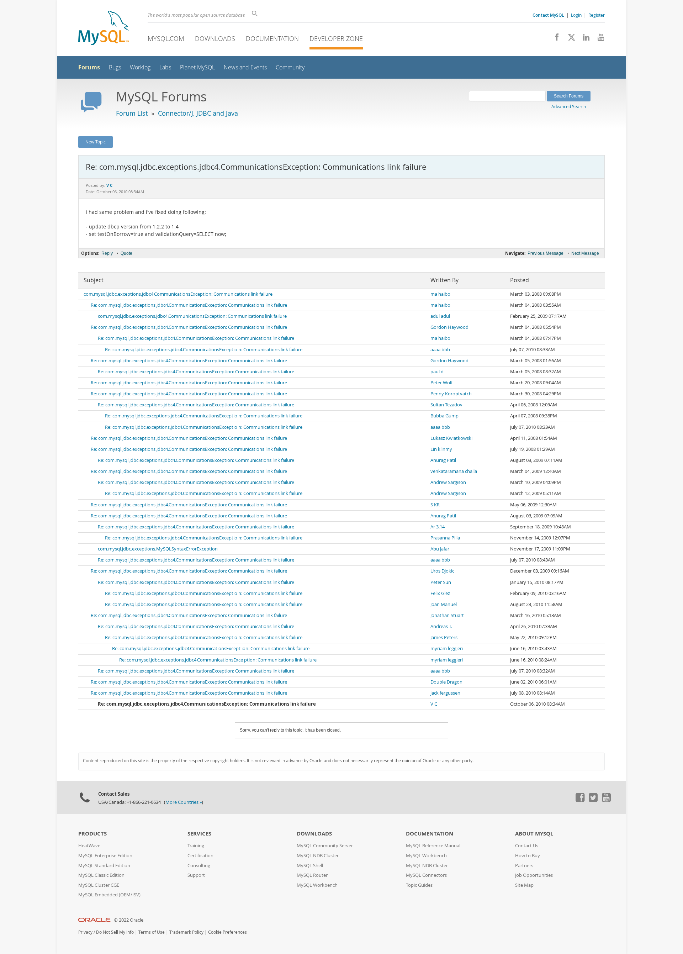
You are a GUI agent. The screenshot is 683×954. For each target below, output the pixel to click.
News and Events (245, 67)
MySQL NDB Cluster (318, 856)
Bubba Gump (444, 416)
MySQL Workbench (317, 885)
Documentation (272, 38)
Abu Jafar (439, 549)
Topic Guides (419, 885)
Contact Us (526, 846)
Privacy (85, 932)
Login (576, 15)
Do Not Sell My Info (115, 932)
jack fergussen (445, 693)
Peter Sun (440, 582)
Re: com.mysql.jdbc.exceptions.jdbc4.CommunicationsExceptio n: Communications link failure (203, 350)
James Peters (443, 637)
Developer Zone (336, 38)
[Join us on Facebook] (554, 39)
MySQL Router (312, 875)
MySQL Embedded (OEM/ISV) (109, 895)
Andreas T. (441, 626)
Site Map (524, 885)
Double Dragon (446, 682)
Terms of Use (151, 932)
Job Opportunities (534, 875)
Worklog (140, 67)
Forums (89, 67)
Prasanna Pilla (445, 538)
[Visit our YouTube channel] (598, 39)
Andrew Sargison (448, 482)
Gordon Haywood (449, 327)
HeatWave (89, 846)
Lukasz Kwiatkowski (451, 438)
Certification (200, 856)
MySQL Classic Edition (101, 875)
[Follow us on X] (569, 39)
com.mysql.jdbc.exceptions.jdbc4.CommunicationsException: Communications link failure (178, 294)
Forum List (132, 113)
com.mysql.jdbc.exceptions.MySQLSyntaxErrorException (158, 549)
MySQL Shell (310, 866)
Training (195, 846)
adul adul (440, 316)
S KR (435, 505)
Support (196, 875)
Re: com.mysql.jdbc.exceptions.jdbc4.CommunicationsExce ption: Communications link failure (218, 660)
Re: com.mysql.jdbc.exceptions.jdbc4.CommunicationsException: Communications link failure (189, 305)
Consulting (198, 866)
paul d (437, 372)
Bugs (115, 67)
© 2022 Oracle (128, 920)
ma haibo (440, 294)
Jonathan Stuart (447, 615)
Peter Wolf (441, 383)
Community (290, 67)
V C (433, 704)
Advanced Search (568, 106)
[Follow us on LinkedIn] (583, 39)
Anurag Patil (443, 460)
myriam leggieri (446, 648)
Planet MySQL (197, 67)
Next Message (585, 253)
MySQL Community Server (325, 846)
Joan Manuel (443, 604)
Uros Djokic (442, 571)
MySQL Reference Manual (433, 846)
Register (596, 15)
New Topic (95, 141)
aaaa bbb (440, 350)
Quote (126, 253)
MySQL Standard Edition (104, 866)
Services (199, 833)
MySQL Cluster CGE (98, 885)
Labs (165, 67)
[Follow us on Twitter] (593, 800)
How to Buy (527, 856)
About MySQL (534, 833)
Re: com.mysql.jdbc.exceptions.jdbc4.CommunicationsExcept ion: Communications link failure (210, 648)
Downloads (215, 38)
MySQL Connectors (426, 875)
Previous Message (545, 253)
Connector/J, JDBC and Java (198, 113)
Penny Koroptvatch (451, 394)
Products (92, 833)
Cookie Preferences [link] (227, 932)
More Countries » (183, 802)
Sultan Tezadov (446, 405)
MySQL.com (166, 38)
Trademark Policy (186, 932)
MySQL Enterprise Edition (105, 856)
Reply (107, 253)
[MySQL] (103, 28)
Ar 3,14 (437, 527)
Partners (524, 866)
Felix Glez (440, 593)
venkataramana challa (453, 471)
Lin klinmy (441, 449)
